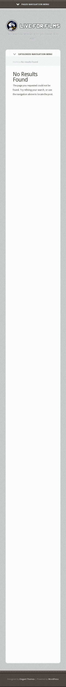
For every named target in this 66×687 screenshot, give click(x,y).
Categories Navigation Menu (35, 54)
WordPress (53, 679)
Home (16, 62)
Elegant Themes (27, 679)
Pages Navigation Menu (35, 4)
